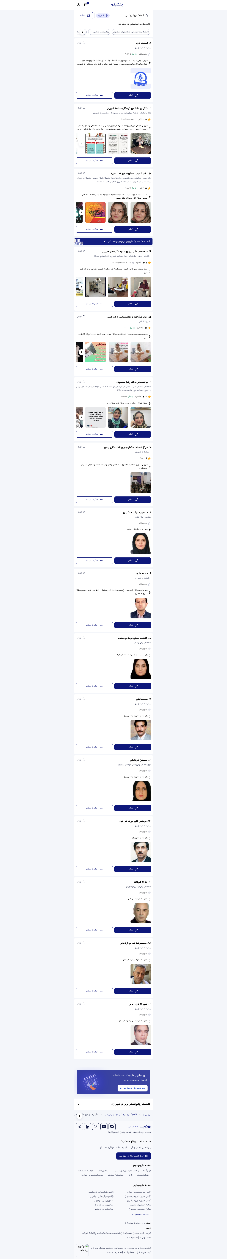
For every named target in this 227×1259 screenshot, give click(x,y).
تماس (130, 95)
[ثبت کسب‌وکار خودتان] (85, 5)
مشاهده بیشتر (142, 1214)
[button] (113, 70)
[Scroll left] (82, 32)
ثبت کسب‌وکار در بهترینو (134, 1088)
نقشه (82, 16)
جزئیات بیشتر (92, 95)
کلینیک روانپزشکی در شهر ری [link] (83, 1114)
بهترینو (146, 1114)
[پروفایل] (78, 5)
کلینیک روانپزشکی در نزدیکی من (121, 1114)
